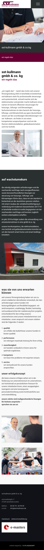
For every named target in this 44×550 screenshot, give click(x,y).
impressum (6, 519)
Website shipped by (22, 545)
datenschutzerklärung (19, 519)
